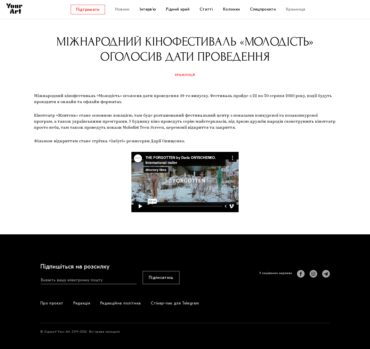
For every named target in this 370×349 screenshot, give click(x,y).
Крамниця (185, 75)
